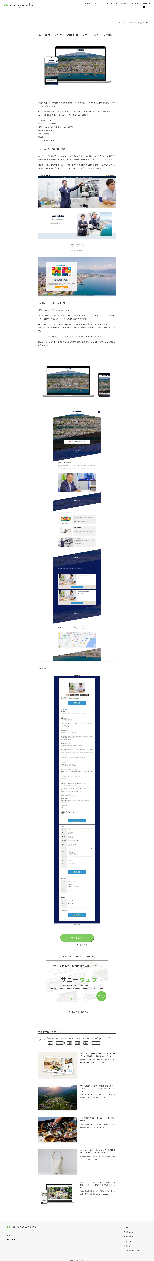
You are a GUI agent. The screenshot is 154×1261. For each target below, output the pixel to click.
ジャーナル (128, 1241)
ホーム (119, 22)
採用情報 (127, 1245)
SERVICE (111, 3)
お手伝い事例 (131, 22)
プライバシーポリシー (131, 1250)
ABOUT (98, 3)
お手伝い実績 (128, 1236)
